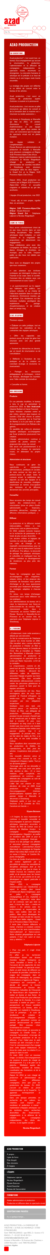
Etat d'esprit (12, 1160)
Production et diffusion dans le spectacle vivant (26, 1203)
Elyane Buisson (13, 1183)
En (44, 28)
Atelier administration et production (21, 1200)
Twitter (39, 28)
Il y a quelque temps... (16, 1217)
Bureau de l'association (16, 1189)
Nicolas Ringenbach (15, 1180)
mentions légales (11, 1245)
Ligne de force (12, 1157)
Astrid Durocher (13, 1186)
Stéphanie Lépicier (14, 1177)
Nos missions (12, 1163)
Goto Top (6, 1249)
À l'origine (11, 1166)
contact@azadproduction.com (16, 1238)
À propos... (11, 1154)
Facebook (34, 28)
